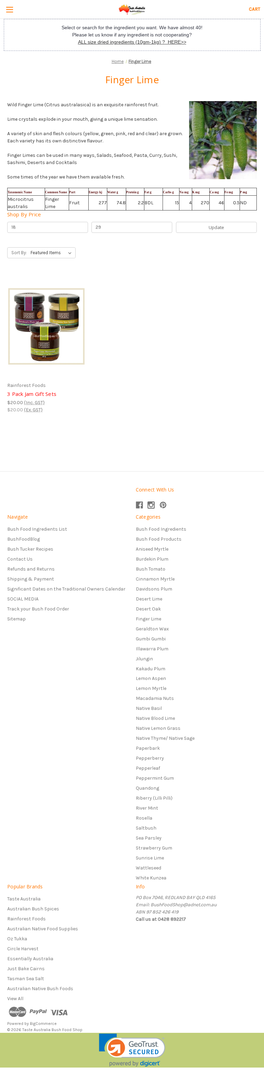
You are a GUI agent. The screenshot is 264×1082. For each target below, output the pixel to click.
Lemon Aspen (151, 678)
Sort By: (19, 252)
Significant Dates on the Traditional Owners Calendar (66, 589)
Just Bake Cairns (26, 969)
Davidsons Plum (154, 589)
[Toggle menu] (9, 9)
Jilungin (144, 659)
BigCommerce (43, 1023)
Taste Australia (24, 899)
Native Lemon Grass (158, 728)
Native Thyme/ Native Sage (165, 738)
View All (15, 999)
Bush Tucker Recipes (30, 549)
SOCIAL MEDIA (22, 599)
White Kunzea (151, 878)
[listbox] (52, 253)
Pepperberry (150, 758)
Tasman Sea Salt (25, 979)
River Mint (147, 808)
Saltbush (146, 828)
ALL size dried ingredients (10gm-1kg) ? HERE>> (132, 42)
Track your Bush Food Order (38, 609)
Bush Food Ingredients (161, 529)
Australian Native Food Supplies (42, 929)
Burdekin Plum (152, 559)
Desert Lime (149, 599)
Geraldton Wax (152, 629)
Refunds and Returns (31, 569)
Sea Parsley (149, 838)
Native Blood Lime (155, 718)
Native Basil (149, 708)
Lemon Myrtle (151, 688)
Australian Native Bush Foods (40, 989)
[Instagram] (151, 505)
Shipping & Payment (30, 579)
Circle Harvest (22, 949)
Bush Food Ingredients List (37, 529)
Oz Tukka (17, 939)
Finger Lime (148, 619)
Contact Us (20, 559)
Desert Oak (148, 609)
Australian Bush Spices (33, 909)
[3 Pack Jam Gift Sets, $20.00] (46, 326)
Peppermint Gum (155, 778)
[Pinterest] (163, 505)
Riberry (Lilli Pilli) (154, 798)
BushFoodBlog (23, 539)
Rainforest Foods (26, 919)
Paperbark (148, 748)
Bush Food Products (159, 539)
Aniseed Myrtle (152, 549)
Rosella (144, 818)
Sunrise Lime (150, 858)
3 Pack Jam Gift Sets (31, 393)
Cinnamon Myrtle (155, 579)
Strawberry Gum (154, 848)
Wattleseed (148, 868)
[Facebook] (139, 505)
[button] (132, 1050)
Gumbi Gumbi (151, 639)
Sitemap (16, 619)
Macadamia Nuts (155, 698)
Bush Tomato (150, 569)
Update (216, 227)
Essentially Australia (30, 959)
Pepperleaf (148, 768)
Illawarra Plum (152, 649)
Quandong (147, 788)
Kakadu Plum (150, 669)
